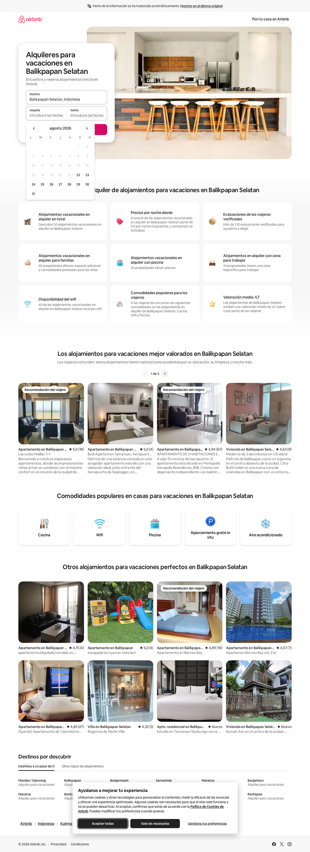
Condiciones (80, 844)
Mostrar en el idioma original (201, 6)
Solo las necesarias (155, 824)
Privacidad (58, 844)
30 (87, 184)
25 (42, 184)
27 (60, 184)
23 (87, 175)
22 (78, 175)
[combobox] (66, 99)
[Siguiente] (164, 373)
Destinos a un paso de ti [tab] (36, 766)
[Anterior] (145, 373)
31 (33, 194)
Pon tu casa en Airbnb (270, 19)
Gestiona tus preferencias (207, 824)
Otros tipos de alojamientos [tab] (83, 766)
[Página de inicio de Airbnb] (30, 19)
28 (69, 184)
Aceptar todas (103, 824)
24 (33, 184)
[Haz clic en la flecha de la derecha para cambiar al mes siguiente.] (86, 128)
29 (78, 184)
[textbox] (46, 115)
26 (51, 184)
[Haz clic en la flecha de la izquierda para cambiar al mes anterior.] (34, 128)
